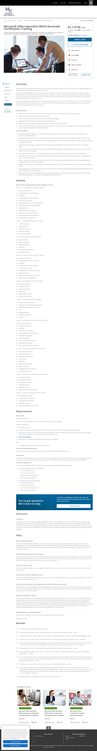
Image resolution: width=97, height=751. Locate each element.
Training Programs (12, 20)
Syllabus (6, 87)
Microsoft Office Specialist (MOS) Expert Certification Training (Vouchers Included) (54, 713)
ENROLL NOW (79, 39)
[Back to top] (48, 734)
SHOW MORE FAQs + (22, 619)
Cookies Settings (15, 745)
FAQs (5, 97)
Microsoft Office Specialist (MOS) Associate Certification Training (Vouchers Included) (28, 713)
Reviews (6, 100)
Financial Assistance (70, 737)
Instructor (7, 94)
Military (67, 736)
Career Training (39, 736)
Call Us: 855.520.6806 (86, 20)
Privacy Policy (51, 747)
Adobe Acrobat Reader (25, 437)
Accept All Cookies (15, 741)
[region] (15, 737)
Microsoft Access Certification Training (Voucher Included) (77, 713)
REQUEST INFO (86, 75)
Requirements (8, 90)
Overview (6, 84)
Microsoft (20, 20)
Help (67, 739)
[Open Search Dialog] (91, 2)
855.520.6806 (7, 112)
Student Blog (82, 736)
